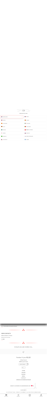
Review (23, 374)
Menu (23, 376)
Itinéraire (41, 396)
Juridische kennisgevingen (23, 379)
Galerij (24, 372)
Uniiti (25, 390)
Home (23, 370)
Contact (23, 377)
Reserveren (6, 396)
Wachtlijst (18, 396)
